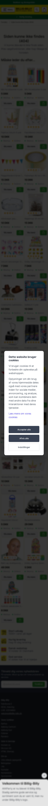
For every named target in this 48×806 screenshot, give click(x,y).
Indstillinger (24, 447)
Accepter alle (24, 429)
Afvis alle (24, 438)
